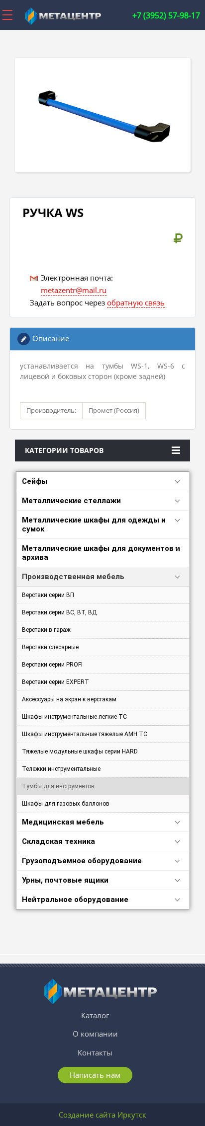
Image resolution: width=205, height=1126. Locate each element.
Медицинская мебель (63, 822)
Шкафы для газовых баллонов (65, 803)
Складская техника (58, 841)
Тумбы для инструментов (58, 786)
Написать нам (95, 1075)
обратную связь (136, 302)
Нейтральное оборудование (75, 899)
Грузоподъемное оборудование (82, 860)
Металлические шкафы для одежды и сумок (94, 524)
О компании (95, 1034)
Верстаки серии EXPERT (55, 681)
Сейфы (34, 481)
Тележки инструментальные (61, 768)
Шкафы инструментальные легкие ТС (74, 716)
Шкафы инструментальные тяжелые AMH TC (84, 734)
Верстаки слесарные (50, 647)
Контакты (95, 1052)
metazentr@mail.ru (73, 290)
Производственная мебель (73, 576)
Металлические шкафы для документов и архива (101, 553)
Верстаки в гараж (46, 629)
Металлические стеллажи (71, 500)
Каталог (95, 1015)
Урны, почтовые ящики (65, 880)
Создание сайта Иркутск (102, 1115)
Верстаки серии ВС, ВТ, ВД (59, 612)
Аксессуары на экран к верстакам (69, 699)
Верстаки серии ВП (48, 595)
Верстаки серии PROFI (52, 664)
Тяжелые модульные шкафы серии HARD (80, 751)
